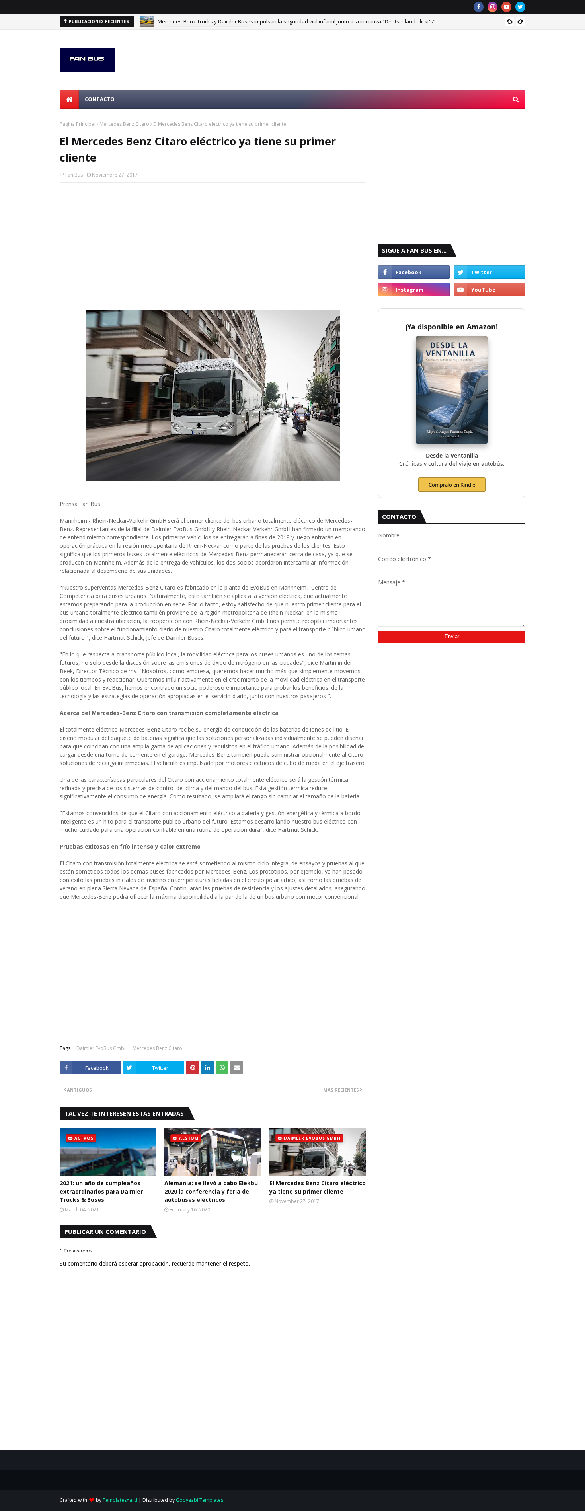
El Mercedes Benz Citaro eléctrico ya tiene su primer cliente (317, 1187)
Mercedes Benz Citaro (124, 124)
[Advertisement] (213, 246)
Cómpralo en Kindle (452, 484)
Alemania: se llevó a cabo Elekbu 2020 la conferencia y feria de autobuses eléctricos (211, 1191)
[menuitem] (69, 99)
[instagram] (492, 7)
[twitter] (520, 7)
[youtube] (506, 7)
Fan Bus (74, 174)
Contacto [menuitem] (100, 99)
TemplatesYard (120, 1500)
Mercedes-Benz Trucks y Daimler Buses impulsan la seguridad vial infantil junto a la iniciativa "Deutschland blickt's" (296, 21)
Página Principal (78, 124)
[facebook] (479, 7)
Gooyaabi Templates (199, 1500)
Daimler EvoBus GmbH (102, 1048)
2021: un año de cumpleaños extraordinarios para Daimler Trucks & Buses (101, 1191)
